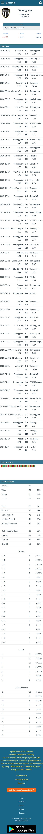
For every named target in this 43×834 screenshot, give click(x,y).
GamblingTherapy (21, 779)
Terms (21, 805)
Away (38, 33)
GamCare (21, 783)
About (21, 809)
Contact (21, 813)
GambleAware (21, 776)
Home (21, 33)
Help (21, 798)
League (5, 33)
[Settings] (40, 3)
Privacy (21, 802)
